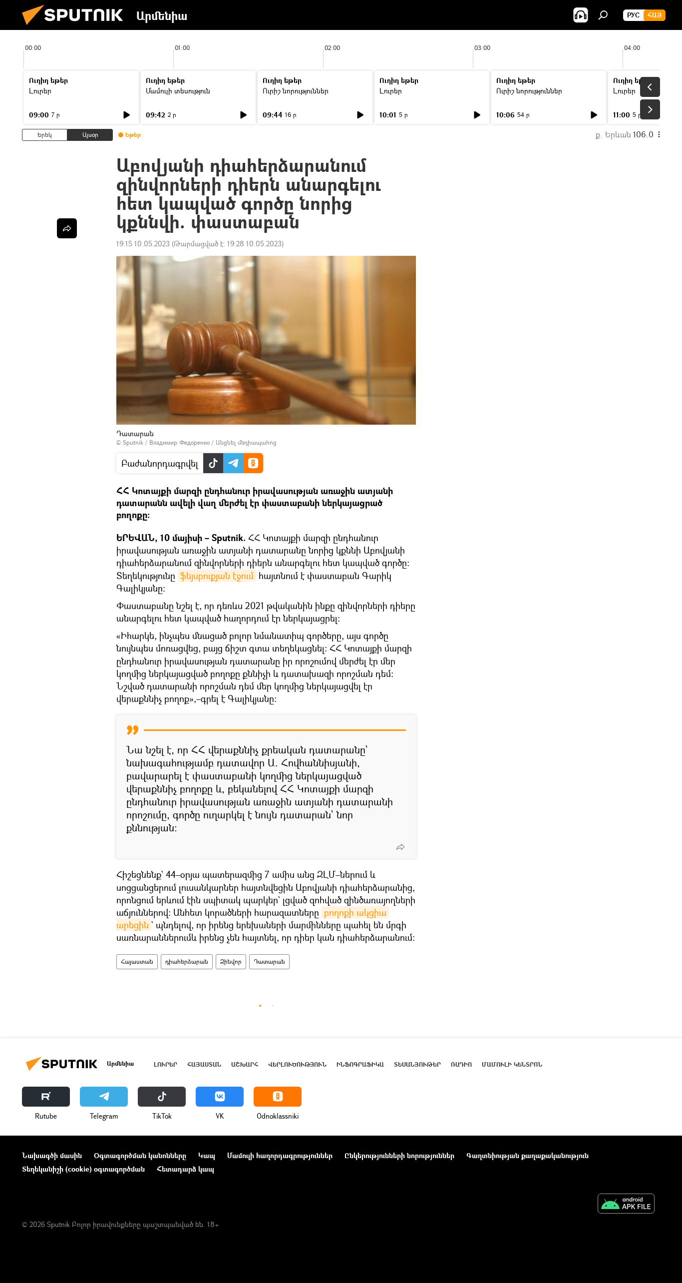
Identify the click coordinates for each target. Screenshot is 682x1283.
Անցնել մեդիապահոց (246, 442)
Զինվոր (231, 961)
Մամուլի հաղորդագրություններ (280, 1155)
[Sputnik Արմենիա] (76, 27)
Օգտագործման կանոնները (140, 1155)
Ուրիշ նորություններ (296, 90)
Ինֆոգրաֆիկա (360, 1064)
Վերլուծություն (297, 1064)
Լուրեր (40, 90)
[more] (400, 847)
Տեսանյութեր (417, 1064)
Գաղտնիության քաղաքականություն (527, 1155)
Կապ (206, 1155)
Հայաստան (137, 961)
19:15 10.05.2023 (143, 243)
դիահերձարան (186, 961)
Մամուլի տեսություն (178, 90)
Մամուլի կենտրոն (512, 1064)
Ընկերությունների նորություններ (399, 1155)
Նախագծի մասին (52, 1155)
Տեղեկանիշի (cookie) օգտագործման (83, 1169)
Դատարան (269, 961)
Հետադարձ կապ (185, 1169)
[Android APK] (626, 1205)
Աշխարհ (244, 1064)
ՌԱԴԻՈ (461, 1064)
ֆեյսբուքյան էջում (217, 576)
